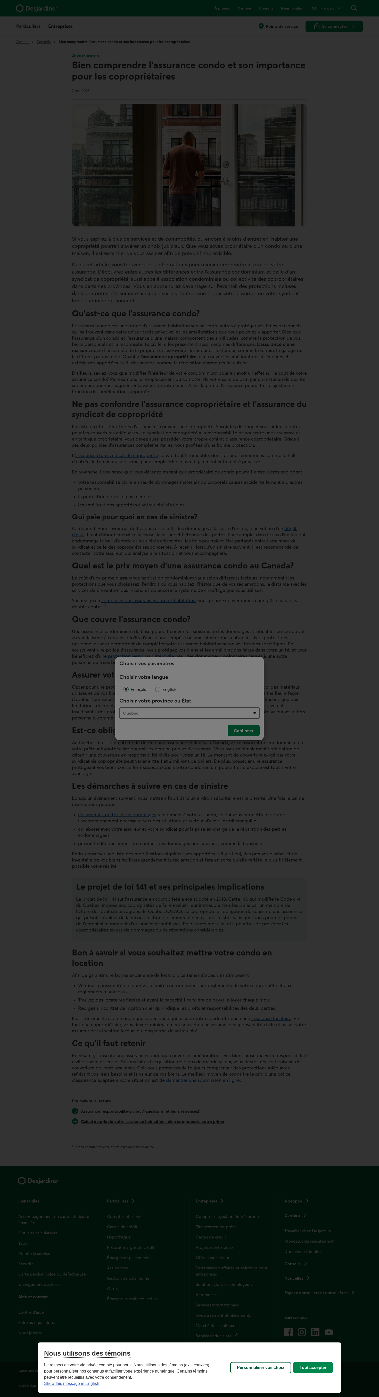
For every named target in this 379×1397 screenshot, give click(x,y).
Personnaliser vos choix (260, 1367)
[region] (189, 1367)
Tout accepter (313, 1367)
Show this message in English (71, 1383)
